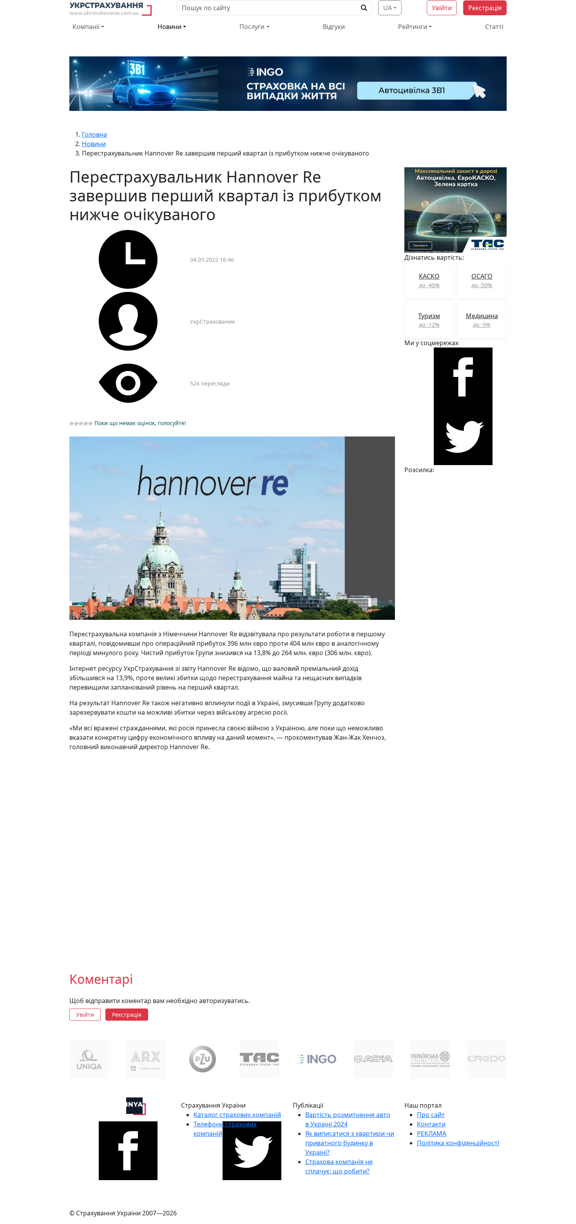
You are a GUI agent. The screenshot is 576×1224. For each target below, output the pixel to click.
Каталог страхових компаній (237, 1114)
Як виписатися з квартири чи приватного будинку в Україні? (349, 1143)
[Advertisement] (232, 855)
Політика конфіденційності (458, 1143)
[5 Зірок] (90, 423)
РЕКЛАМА (431, 1133)
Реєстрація (485, 8)
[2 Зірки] (76, 423)
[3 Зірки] (81, 423)
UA (387, 8)
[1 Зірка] (71, 423)
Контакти (431, 1124)
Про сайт (431, 1114)
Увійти (442, 8)
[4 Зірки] (85, 423)
